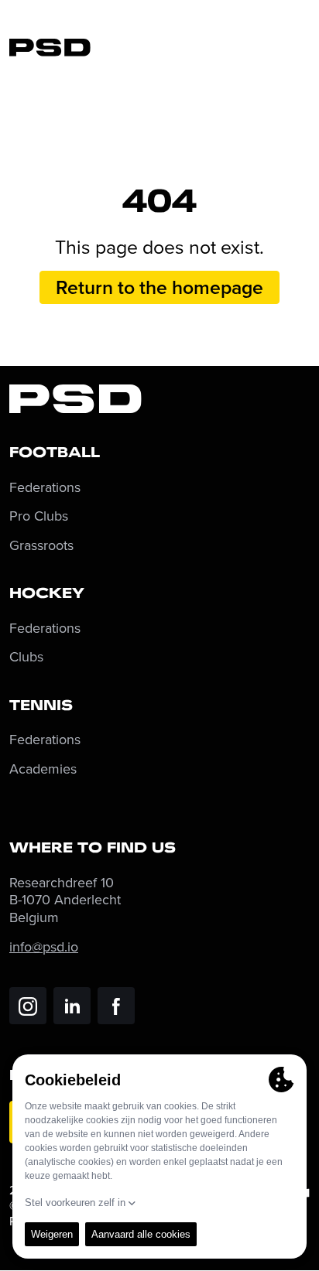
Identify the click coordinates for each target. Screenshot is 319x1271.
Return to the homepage (159, 287)
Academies (43, 769)
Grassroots (41, 546)
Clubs (26, 657)
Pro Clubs (38, 516)
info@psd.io (43, 946)
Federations (45, 488)
